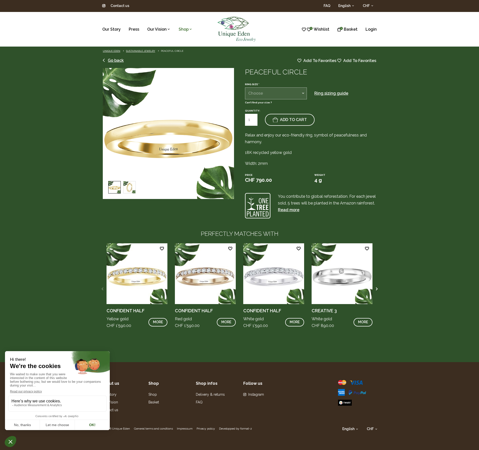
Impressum (185, 428)
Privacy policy (206, 428)
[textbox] (276, 93)
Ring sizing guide (331, 93)
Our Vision (157, 29)
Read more (288, 209)
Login (371, 29)
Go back (116, 60)
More (158, 322)
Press (134, 29)
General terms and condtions (153, 428)
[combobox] (276, 93)
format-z (246, 428)
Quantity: (252, 110)
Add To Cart (293, 119)
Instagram (256, 394)
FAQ (327, 6)
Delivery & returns (210, 394)
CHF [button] (366, 6)
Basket (351, 29)
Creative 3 (324, 310)
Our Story (111, 29)
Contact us (120, 6)
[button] (376, 288)
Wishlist (321, 29)
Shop (184, 29)
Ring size (252, 84)
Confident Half (125, 310)
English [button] (344, 6)
